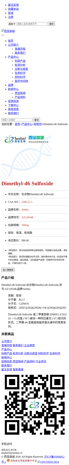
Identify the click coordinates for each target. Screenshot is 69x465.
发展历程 (20, 48)
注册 (10, 17)
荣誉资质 (13, 109)
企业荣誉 (29, 345)
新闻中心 (13, 89)
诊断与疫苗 (21, 69)
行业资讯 (41, 361)
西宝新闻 (20, 93)
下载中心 (13, 105)
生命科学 (20, 73)
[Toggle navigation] (2, 35)
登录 (10, 13)
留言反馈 (13, 5)
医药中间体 (21, 81)
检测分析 (20, 65)
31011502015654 (49, 461)
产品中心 (13, 56)
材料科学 (20, 77)
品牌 (10, 85)
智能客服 (18, 369)
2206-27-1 (26, 201)
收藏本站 (13, 9)
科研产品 (20, 61)
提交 (36, 120)
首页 (10, 40)
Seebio (25, 209)
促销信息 (13, 101)
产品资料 (20, 97)
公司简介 (13, 44)
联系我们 (20, 52)
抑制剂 (38, 124)
